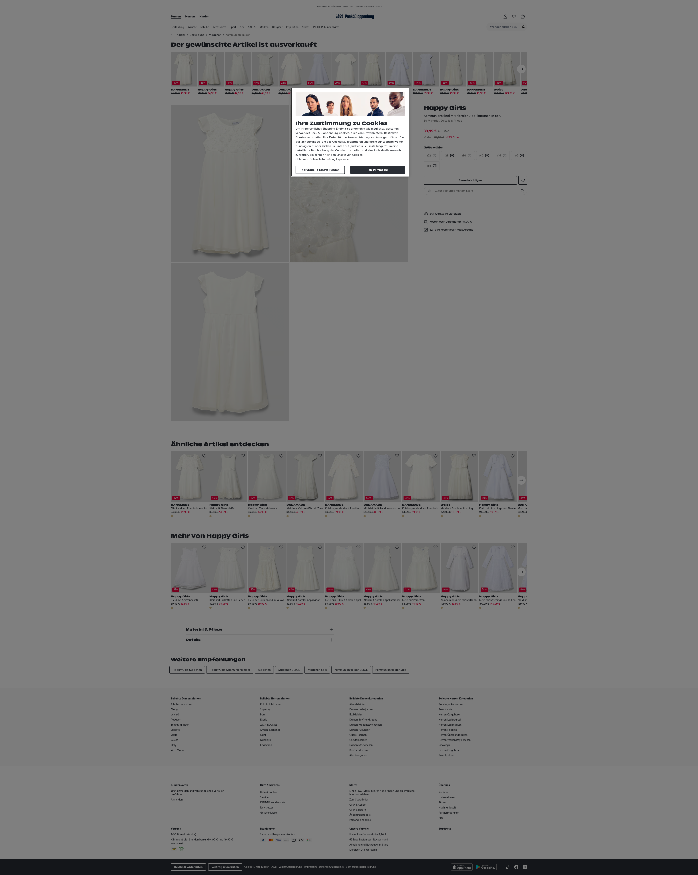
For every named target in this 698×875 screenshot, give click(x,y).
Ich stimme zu (378, 169)
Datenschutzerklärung (322, 159)
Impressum (342, 159)
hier (327, 154)
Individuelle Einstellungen (320, 169)
